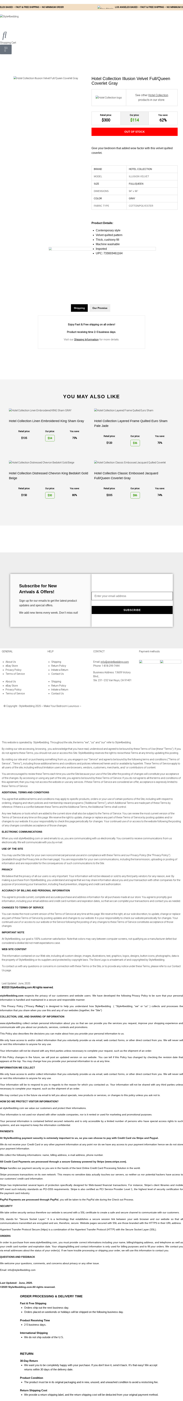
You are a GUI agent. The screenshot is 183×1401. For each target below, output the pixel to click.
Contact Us (57, 673)
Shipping (56, 661)
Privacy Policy (13, 669)
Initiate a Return (59, 669)
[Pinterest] (97, 729)
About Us (11, 661)
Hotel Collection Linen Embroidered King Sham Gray (46, 421)
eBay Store (12, 665)
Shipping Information (86, 339)
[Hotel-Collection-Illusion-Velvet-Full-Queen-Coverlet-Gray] (46, 78)
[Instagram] (97, 719)
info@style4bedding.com (115, 661)
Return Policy (58, 665)
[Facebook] (97, 709)
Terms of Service (15, 673)
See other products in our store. (151, 97)
